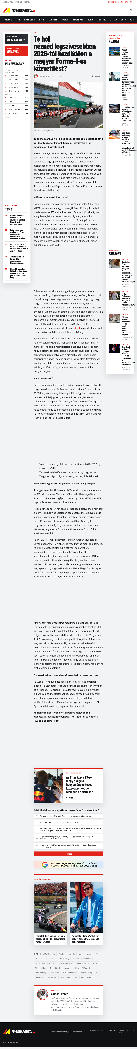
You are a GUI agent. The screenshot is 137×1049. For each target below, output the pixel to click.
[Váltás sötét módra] (131, 10)
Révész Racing (86, 973)
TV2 (75, 977)
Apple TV (71, 954)
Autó (123, 19)
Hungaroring (64, 959)
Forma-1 (52, 959)
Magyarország (83, 963)
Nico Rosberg (40, 973)
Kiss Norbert (40, 963)
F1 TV (43, 959)
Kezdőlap (9, 19)
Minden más (78, 19)
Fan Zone (102, 19)
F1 (19, 19)
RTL (98, 973)
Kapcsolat (130, 1031)
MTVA (95, 963)
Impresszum (94, 1031)
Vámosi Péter (44, 76)
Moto (41, 19)
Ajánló (113, 19)
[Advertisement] (16, 160)
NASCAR (65, 19)
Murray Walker (40, 968)
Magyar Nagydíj (67, 963)
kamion (76, 959)
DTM (97, 954)
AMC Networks (49, 954)
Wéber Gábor (86, 977)
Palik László (54, 973)
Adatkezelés (112, 1031)
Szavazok (68, 854)
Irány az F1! (29, 19)
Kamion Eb (53, 19)
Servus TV (39, 977)
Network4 (67, 968)
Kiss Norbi (53, 963)
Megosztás (97, 76)
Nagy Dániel (55, 968)
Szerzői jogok (121, 1031)
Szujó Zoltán (65, 977)
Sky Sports (51, 977)
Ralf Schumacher (70, 973)
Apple (61, 954)
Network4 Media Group (84, 968)
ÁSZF (103, 1031)
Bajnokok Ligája (85, 954)
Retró (90, 19)
